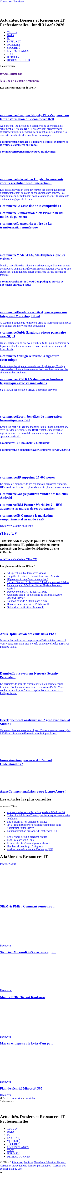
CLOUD (12, 32)
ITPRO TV (13, 57)
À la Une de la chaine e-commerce (19, 80)
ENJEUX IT (14, 41)
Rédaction (17, 1162)
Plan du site (15, 1168)
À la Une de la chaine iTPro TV (18, 559)
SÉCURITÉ (13, 47)
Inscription (30, 1098)
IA (8, 38)
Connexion (17, 1098)
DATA (10, 35)
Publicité (28, 1162)
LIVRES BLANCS (18, 50)
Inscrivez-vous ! (8, 863)
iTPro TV (8, 533)
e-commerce (11, 73)
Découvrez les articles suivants (16, 525)
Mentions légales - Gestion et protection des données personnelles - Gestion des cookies (33, 1165)
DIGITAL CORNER (18, 60)
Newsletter (40, 1162)
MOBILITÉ (13, 44)
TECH (10, 53)
